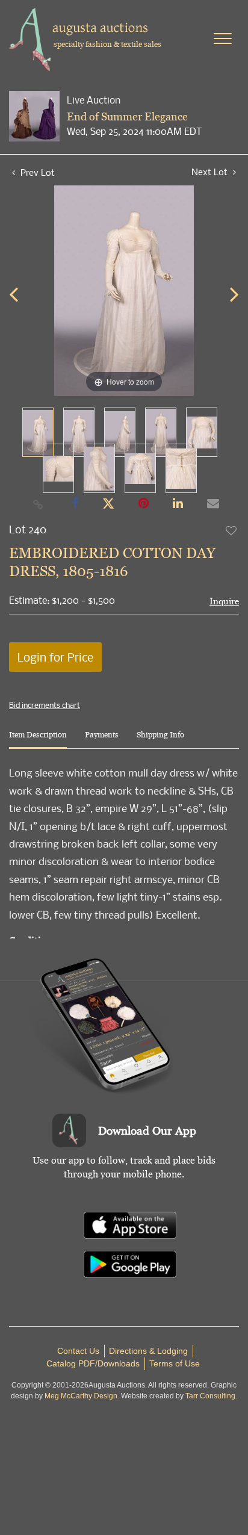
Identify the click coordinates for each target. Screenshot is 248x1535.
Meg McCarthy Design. (82, 1396)
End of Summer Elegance (127, 116)
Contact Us (78, 1351)
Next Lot (210, 172)
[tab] (38, 739)
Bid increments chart (44, 704)
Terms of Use (174, 1363)
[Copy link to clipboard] (38, 504)
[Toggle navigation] (222, 38)
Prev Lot (36, 172)
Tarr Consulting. (211, 1396)
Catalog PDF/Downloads (93, 1363)
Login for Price (55, 657)
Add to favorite (232, 530)
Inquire (224, 601)
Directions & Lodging (148, 1351)
